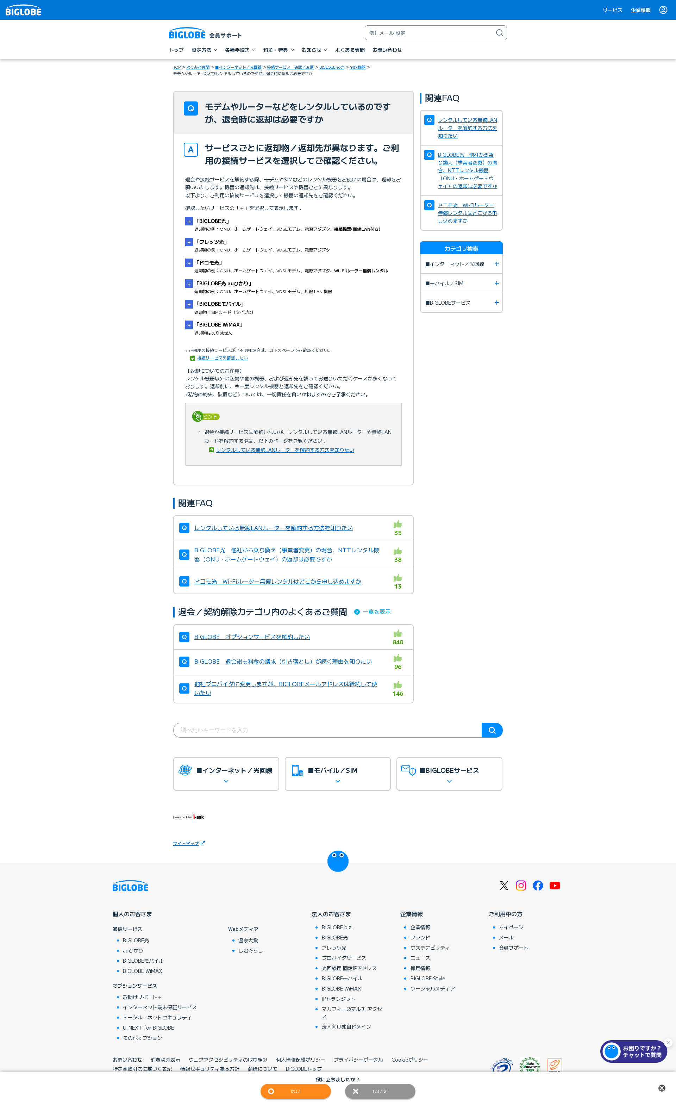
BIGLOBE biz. (337, 927)
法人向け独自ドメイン (346, 1026)
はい (296, 1091)
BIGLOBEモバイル (143, 960)
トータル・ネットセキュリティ (157, 1017)
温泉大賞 (248, 940)
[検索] (500, 33)
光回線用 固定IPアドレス (349, 967)
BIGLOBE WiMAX (142, 970)
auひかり (133, 950)
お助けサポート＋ (142, 996)
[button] (635, 1051)
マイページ (511, 927)
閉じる (661, 1088)
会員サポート (513, 947)
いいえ (380, 1091)
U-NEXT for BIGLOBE (148, 1027)
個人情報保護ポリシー (300, 1059)
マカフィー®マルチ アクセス (352, 1012)
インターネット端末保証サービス (160, 1007)
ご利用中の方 (505, 914)
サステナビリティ (430, 947)
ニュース (420, 957)
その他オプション (142, 1037)
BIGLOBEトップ (304, 1068)
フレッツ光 (334, 947)
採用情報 (420, 967)
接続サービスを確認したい (222, 358)
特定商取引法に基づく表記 (142, 1068)
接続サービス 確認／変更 (290, 67)
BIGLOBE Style (428, 978)
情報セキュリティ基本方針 (209, 1068)
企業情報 (641, 9)
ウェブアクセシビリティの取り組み (228, 1059)
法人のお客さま (331, 914)
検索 (492, 730)
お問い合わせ (127, 1059)
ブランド (420, 937)
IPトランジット (339, 998)
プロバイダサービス (344, 957)
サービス (612, 9)
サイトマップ (186, 843)
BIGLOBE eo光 (331, 67)
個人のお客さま (132, 914)
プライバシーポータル (358, 1059)
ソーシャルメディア (433, 988)
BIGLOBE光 (136, 940)
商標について (262, 1068)
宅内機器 (357, 67)
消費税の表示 (165, 1059)
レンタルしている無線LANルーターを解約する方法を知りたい (285, 449)
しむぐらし (250, 950)
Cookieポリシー (410, 1059)
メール (506, 937)
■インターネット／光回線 (238, 67)
